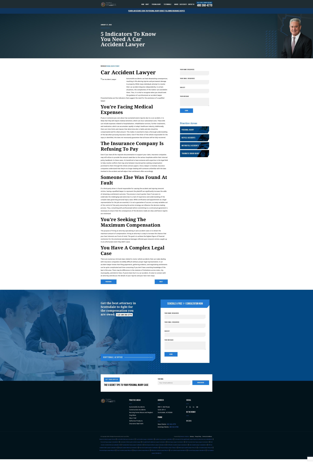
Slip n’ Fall (132, 418)
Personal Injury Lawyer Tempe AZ (168, 447)
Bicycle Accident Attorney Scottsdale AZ (202, 439)
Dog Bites (132, 415)
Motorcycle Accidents (190, 145)
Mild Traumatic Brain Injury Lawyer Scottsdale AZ (197, 442)
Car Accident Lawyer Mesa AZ (205, 447)
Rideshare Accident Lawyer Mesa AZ (160, 450)
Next (161, 282)
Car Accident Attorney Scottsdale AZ (125, 439)
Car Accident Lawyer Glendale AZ (178, 450)
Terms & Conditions (207, 436)
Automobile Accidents (137, 407)
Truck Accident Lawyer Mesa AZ (124, 450)
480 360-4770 (171, 424)
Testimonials (167, 4)
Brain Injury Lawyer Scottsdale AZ (176, 442)
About (147, 4)
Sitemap (192, 436)
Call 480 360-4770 (124, 315)
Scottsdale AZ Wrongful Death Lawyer (184, 439)
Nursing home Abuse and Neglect (141, 412)
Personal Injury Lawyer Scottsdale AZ (110, 442)
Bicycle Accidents (188, 138)
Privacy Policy (198, 436)
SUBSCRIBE (200, 383)
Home (142, 4)
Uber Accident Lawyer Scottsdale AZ (198, 445)
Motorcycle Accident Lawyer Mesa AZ (187, 447)
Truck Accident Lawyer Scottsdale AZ (145, 439)
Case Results (183, 4)
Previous (109, 282)
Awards (176, 4)
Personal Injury (156, 4)
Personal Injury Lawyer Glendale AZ (196, 450)
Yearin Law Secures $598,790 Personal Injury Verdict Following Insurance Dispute (156, 11)
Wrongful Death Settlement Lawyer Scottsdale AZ (154, 442)
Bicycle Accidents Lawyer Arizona (107, 439)
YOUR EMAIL (160, 379)
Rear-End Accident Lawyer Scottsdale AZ (149, 447)
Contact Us (191, 4)
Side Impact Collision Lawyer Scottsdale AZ (155, 445)
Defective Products (136, 421)
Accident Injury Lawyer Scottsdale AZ (164, 439)
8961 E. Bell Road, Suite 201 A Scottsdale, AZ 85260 (165, 409)
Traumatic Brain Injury (190, 153)
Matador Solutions (184, 436)
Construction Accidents (137, 410)
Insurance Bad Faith (136, 424)
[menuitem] (143, 4)
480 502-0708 (173, 427)
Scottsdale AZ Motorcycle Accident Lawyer (130, 442)
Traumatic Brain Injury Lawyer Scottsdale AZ (132, 445)
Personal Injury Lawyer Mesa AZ (107, 450)
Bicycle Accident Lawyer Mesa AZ (142, 450)
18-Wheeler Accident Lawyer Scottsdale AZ (177, 445)
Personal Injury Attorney (112, 66)
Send (186, 111)
